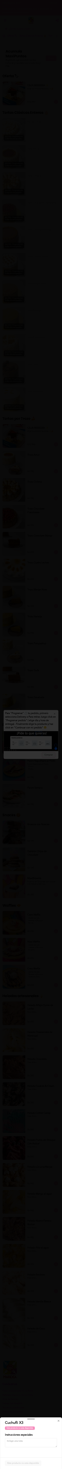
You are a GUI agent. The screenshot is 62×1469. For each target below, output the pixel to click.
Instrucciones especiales (19, 1435)
